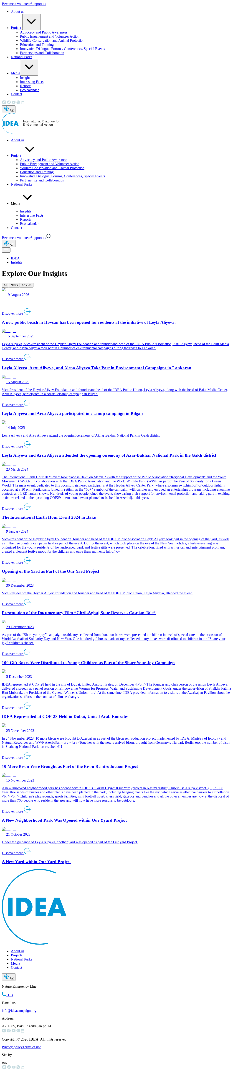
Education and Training (37, 45)
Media (15, 73)
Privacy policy (12, 1047)
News (14, 285)
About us (17, 11)
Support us (38, 4)
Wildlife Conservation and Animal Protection (52, 40)
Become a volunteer (16, 4)
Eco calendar (29, 90)
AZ (12, 110)
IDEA (15, 258)
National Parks (21, 57)
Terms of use (32, 1047)
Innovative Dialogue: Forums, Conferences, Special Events (62, 49)
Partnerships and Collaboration (42, 53)
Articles (27, 285)
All (5, 285)
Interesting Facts (31, 82)
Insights (25, 78)
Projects (16, 28)
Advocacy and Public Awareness (43, 32)
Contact (16, 94)
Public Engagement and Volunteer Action (49, 36)
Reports (25, 86)
